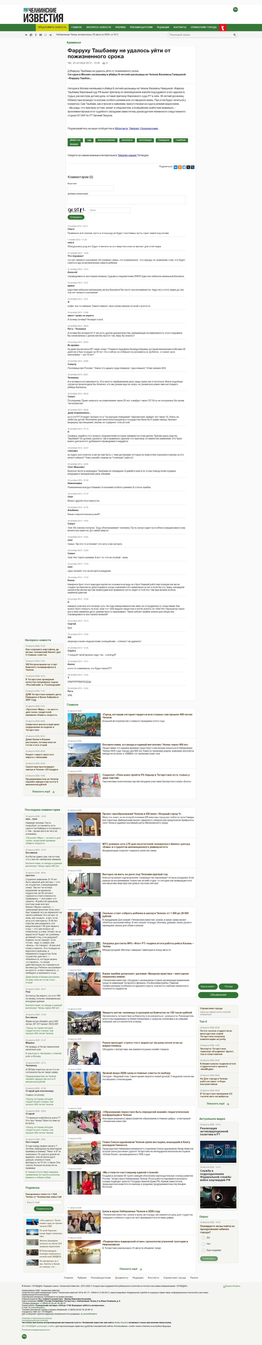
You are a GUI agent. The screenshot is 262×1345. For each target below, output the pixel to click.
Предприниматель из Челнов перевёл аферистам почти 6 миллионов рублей (41, 1079)
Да (208, 1238)
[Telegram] (50, 34)
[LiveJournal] (192, 167)
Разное (194, 1278)
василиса (127, 140)
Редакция (163, 27)
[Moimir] (45, 34)
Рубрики (120, 27)
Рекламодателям (141, 27)
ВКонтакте (121, 129)
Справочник (174, 1278)
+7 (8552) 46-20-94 (48, 1303)
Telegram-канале (127, 156)
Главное (76, 27)
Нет (209, 1244)
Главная (68, 1278)
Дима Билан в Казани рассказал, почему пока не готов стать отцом (43, 980)
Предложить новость (52, 27)
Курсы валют (208, 987)
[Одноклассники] (180, 167)
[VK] (26, 34)
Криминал (74, 43)
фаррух (74, 144)
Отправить (76, 217)
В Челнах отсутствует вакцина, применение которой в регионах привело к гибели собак (43, 1175)
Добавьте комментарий (78, 194)
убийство (75, 140)
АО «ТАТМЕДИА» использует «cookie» (38, 1326)
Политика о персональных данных (37, 1318)
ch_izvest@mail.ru (36, 1307)
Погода (229, 987)
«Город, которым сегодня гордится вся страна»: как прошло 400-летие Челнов (39, 1031)
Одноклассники (149, 129)
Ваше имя (72, 184)
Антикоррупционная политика (35, 1320)
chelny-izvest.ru (121, 1322)
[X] (188, 167)
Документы (121, 1278)
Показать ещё (41, 792)
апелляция (145, 140)
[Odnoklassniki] (35, 34)
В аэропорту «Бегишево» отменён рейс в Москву (44, 1055)
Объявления (218, 995)
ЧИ (70, 63)
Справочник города (204, 27)
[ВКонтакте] (175, 167)
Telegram (134, 129)
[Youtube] (40, 34)
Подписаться (43, 1208)
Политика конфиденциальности (36, 1330)
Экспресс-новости (98, 27)
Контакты (180, 27)
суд (89, 140)
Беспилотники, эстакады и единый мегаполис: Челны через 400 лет (44, 865)
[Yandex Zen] (31, 34)
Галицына (163, 140)
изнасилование (106, 140)
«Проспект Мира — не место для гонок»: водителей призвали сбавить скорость (43, 841)
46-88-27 (61, 1303)
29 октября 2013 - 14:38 (86, 63)
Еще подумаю (214, 1250)
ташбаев (181, 140)
